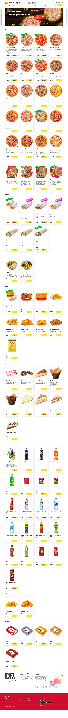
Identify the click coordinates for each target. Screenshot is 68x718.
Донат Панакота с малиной (11, 380)
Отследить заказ (20, 698)
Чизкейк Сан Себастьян (40, 380)
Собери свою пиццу (54, 47)
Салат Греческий (24, 272)
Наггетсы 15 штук (39, 329)
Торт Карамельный (40, 406)
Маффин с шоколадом (10, 406)
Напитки (32, 5)
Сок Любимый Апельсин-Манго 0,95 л (55, 559)
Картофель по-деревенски (11, 329)
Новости (6, 700)
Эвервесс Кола (24, 461)
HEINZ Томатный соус (10, 638)
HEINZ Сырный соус (40, 638)
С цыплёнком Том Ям (10, 47)
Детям (36, 5)
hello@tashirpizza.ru (44, 698)
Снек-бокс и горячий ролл (11, 303)
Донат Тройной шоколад (26, 380)
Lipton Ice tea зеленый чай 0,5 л (55, 536)
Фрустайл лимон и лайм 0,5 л (12, 488)
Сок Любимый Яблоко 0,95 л (41, 559)
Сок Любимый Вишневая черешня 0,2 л (26, 488)
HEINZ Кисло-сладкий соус (56, 638)
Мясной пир (52, 124)
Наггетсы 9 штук (24, 329)
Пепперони (38, 47)
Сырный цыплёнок (54, 148)
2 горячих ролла (9, 211)
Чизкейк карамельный (11, 432)
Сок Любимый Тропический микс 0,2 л (41, 488)
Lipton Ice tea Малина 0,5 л (11, 558)
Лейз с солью (9, 353)
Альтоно (52, 73)
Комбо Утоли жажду (10, 461)
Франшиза (47, 5)
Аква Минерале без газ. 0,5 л (11, 536)
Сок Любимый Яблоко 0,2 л (55, 488)
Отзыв (29, 700)
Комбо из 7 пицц (53, 179)
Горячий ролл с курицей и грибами (26, 212)
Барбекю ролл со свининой (39, 241)
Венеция (37, 124)
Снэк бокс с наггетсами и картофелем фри (41, 304)
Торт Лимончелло (24, 406)
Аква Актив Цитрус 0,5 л (41, 511)
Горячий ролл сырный (55, 211)
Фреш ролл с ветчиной (26, 240)
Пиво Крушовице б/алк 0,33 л (11, 512)
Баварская (8, 124)
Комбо (10, 5)
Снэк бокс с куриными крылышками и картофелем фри (25, 305)
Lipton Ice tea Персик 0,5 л (41, 535)
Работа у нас (52, 5)
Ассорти (23, 73)
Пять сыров (52, 98)
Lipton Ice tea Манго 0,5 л (26, 558)
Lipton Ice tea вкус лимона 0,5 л (26, 536)
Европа (7, 73)
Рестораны (19, 700)
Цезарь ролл (9, 240)
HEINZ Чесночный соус (25, 638)
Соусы (40, 5)
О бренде (7, 698)
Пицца (6, 5)
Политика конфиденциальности (28, 706)
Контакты (7, 701)
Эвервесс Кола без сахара (41, 461)
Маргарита (8, 98)
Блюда (18, 5)
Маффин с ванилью (54, 380)
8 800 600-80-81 (32, 2)
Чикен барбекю (24, 148)
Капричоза (38, 98)
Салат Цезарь (9, 272)
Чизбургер (38, 148)
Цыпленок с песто (25, 124)
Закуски (22, 5)
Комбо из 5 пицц (39, 179)
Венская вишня (53, 406)
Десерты (27, 5)
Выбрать (14, 55)
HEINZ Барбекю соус (10, 661)
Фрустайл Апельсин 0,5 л (55, 461)
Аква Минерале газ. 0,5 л (55, 511)
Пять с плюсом (9, 179)
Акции (29, 698)
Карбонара (23, 47)
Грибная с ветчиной (25, 98)
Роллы (14, 5)
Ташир (37, 73)
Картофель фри (53, 303)
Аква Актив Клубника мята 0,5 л (26, 512)
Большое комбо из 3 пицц (26, 179)
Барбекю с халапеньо (10, 148)
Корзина (59, 5)
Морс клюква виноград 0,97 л (11, 583)
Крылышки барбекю (54, 329)
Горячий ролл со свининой (41, 211)
